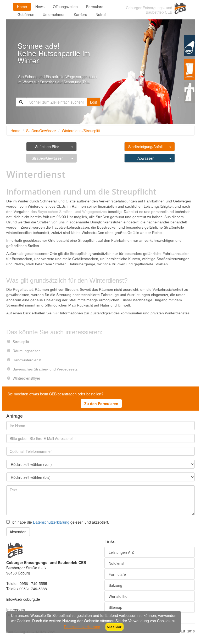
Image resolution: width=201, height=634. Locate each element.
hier (56, 313)
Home (22, 6)
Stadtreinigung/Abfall (145, 146)
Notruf (101, 14)
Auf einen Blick (47, 146)
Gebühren (26, 14)
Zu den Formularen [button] (101, 403)
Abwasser (145, 158)
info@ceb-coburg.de (23, 599)
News (39, 6)
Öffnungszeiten (65, 6)
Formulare (94, 6)
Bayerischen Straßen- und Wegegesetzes (72, 211)
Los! (93, 102)
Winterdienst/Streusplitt (81, 130)
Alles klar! (114, 627)
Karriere (80, 14)
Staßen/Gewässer (41, 130)
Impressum (15, 609)
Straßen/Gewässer (47, 158)
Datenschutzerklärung (51, 522)
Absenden (18, 531)
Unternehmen (54, 14)
